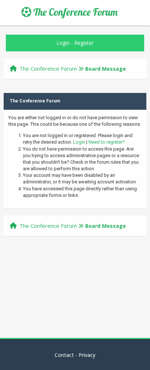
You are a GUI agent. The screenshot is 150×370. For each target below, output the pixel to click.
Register (84, 42)
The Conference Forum (74, 12)
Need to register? (106, 142)
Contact (64, 354)
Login (63, 42)
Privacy (87, 354)
